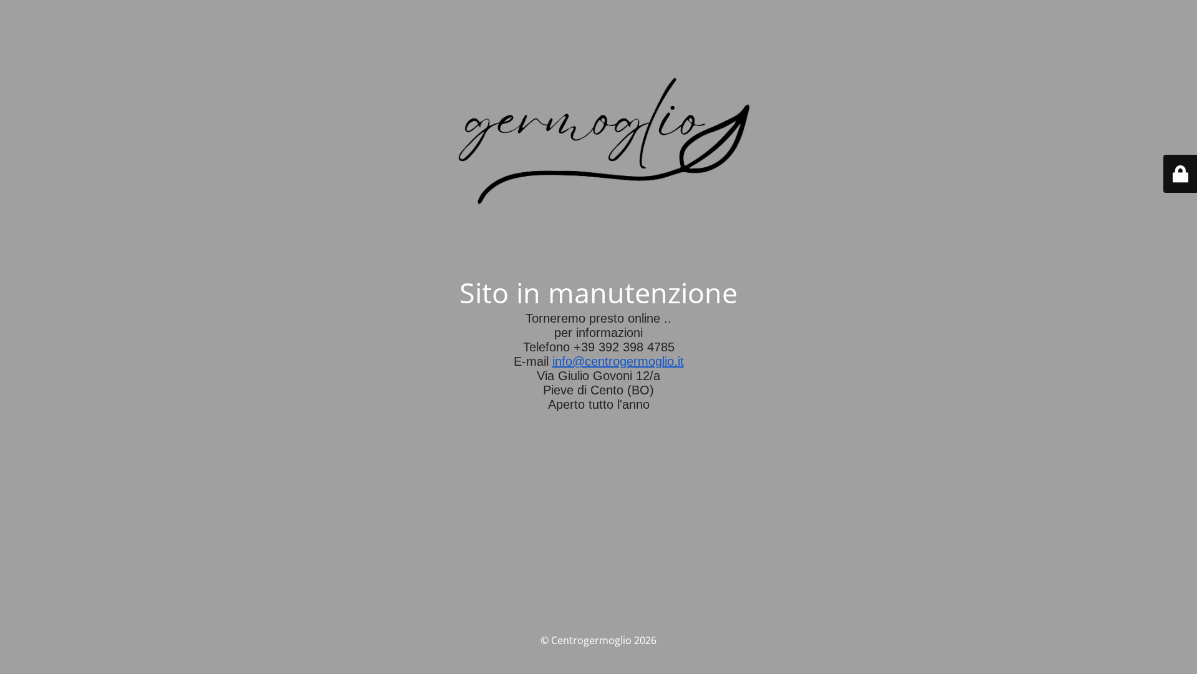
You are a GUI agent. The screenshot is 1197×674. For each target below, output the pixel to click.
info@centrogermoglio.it (618, 361)
